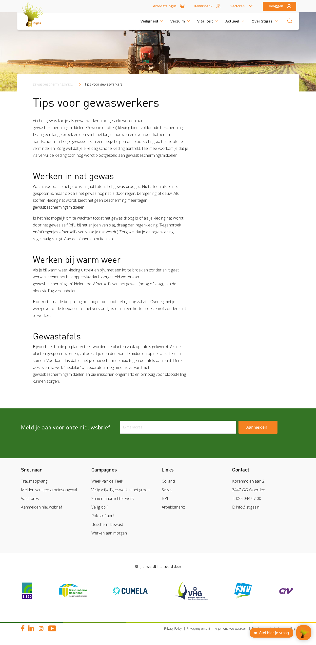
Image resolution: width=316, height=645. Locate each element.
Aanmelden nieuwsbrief (41, 507)
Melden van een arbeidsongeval (49, 489)
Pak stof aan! (102, 515)
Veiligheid (149, 21)
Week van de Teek (107, 481)
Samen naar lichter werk (112, 498)
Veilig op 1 (100, 507)
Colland (168, 481)
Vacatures (30, 498)
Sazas (167, 489)
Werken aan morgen (109, 533)
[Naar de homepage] (34, 21)
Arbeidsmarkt (173, 507)
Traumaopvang (34, 481)
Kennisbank (203, 6)
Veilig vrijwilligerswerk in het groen (120, 489)
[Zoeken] (289, 21)
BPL (165, 498)
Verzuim (177, 21)
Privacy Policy (173, 628)
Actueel (232, 21)
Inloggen (276, 6)
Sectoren (237, 6)
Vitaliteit (205, 21)
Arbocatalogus (164, 6)
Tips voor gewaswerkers (103, 84)
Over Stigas (262, 21)
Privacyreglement (198, 628)
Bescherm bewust (107, 524)
